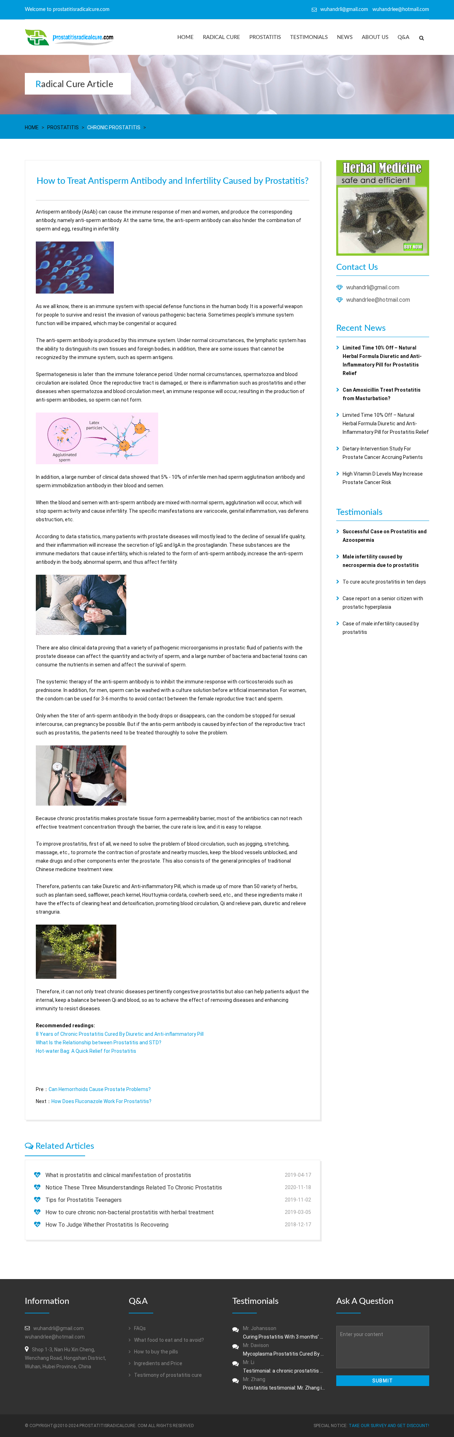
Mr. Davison (284, 1349)
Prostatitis (265, 37)
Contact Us (357, 267)
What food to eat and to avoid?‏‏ (168, 1340)
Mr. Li (284, 1366)
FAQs (139, 1328)
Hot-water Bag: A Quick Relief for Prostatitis (86, 1051)
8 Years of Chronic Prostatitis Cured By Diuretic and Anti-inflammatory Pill (120, 1034)
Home (185, 37)
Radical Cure (221, 37)
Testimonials (309, 37)
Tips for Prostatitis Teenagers (83, 1200)
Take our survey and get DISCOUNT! (389, 1425)
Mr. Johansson (284, 1332)
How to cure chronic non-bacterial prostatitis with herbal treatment (129, 1212)
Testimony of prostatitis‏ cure (167, 1375)
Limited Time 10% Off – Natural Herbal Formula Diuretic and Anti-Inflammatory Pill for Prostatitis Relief (386, 423)
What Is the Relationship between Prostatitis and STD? (98, 1042)
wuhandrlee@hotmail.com (378, 299)
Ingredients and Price (157, 1363)
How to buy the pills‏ (155, 1351)
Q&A (403, 37)
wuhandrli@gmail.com (372, 287)
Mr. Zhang (284, 1383)
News (345, 37)
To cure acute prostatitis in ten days (384, 582)
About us (375, 37)
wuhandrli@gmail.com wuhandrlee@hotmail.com (374, 9)
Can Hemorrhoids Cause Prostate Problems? (100, 1089)
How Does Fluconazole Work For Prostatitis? (101, 1101)
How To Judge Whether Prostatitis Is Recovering (106, 1224)
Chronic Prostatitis (113, 127)
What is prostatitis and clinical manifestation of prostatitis (118, 1175)
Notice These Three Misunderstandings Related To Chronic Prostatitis (133, 1187)
